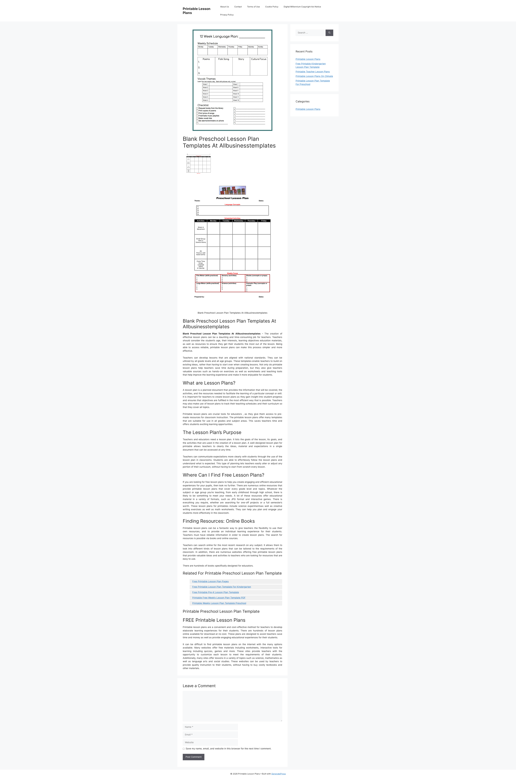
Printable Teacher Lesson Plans (313, 71)
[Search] (329, 33)
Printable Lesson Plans (308, 59)
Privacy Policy (227, 14)
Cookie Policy (271, 6)
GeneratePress (278, 773)
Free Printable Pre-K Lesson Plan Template (215, 592)
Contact (238, 6)
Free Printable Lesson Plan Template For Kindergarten (221, 586)
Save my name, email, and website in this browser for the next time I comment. (228, 748)
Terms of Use (253, 6)
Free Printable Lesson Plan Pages (210, 581)
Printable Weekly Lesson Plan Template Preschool (219, 603)
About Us (224, 6)
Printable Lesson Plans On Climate (314, 76)
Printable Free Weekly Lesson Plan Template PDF (219, 597)
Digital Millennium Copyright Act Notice (302, 6)
